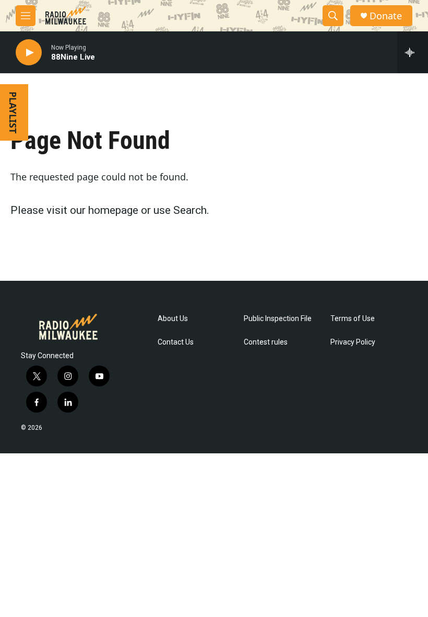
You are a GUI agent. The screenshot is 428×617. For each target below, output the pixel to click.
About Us (173, 319)
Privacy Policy (352, 342)
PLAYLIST (13, 112)
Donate (386, 15)
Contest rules (266, 342)
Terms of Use (352, 319)
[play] (28, 53)
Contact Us (176, 342)
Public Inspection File (278, 319)
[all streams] (412, 52)
